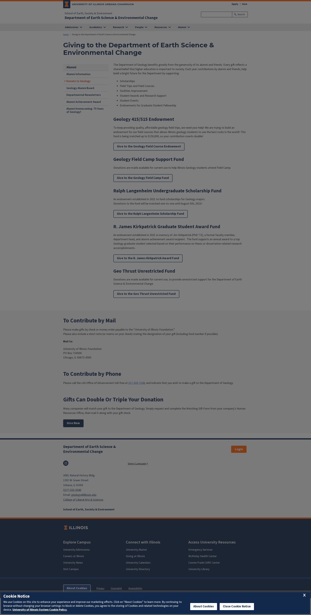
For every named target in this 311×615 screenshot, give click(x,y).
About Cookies (203, 606)
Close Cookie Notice (237, 606)
